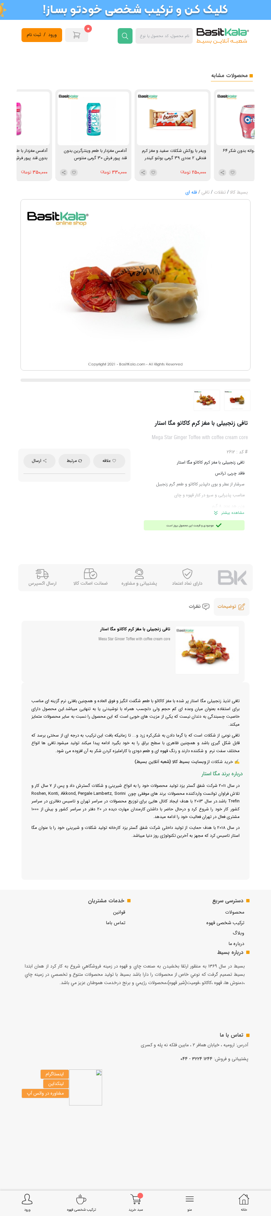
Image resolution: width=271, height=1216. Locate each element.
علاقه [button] (107, 461)
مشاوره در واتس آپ (45, 1093)
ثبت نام (34, 34)
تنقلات (220, 192)
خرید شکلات (222, 761)
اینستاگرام (55, 1074)
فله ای (191, 192)
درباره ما (236, 944)
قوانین (119, 912)
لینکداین (56, 1083)
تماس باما (115, 923)
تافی (205, 192)
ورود (52, 34)
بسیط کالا (239, 192)
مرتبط (72, 461)
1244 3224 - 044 (196, 1058)
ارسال (37, 461)
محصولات (234, 912)
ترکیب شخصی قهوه (225, 923)
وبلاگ (238, 933)
